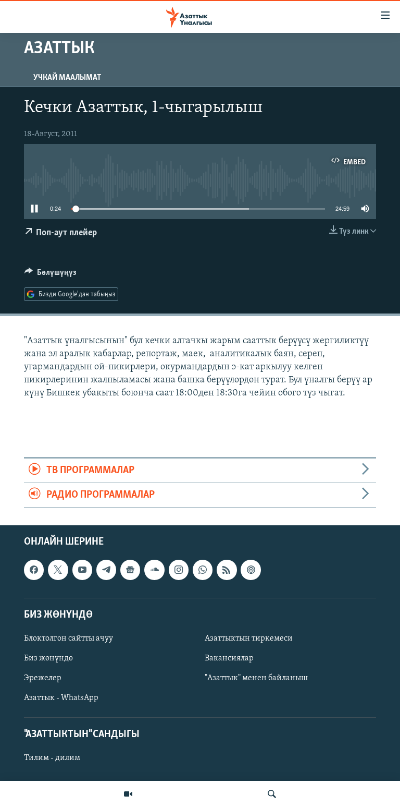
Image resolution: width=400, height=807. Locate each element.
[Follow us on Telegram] (106, 570)
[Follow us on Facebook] (34, 570)
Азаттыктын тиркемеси (249, 638)
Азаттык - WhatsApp (61, 698)
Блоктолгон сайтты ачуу (68, 638)
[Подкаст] (250, 570)
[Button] (50, 275)
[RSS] (226, 570)
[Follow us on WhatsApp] (203, 570)
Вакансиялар (229, 658)
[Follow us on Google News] (130, 570)
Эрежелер (42, 678)
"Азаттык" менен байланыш (256, 678)
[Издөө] (272, 794)
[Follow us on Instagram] (179, 570)
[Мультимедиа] (128, 794)
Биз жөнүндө (48, 658)
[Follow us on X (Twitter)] (58, 570)
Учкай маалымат (67, 78)
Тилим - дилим (52, 758)
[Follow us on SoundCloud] (154, 570)
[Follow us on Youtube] (82, 570)
